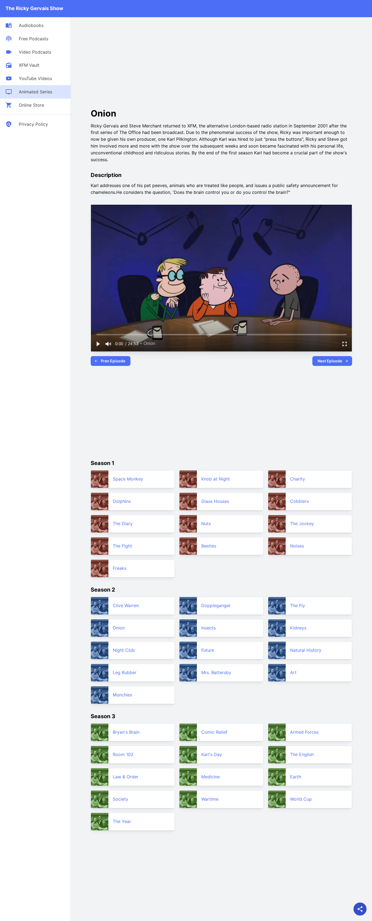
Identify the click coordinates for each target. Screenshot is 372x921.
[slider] (221, 334)
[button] (98, 344)
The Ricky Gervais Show (34, 8)
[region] (221, 278)
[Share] (360, 909)
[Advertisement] (136, 61)
